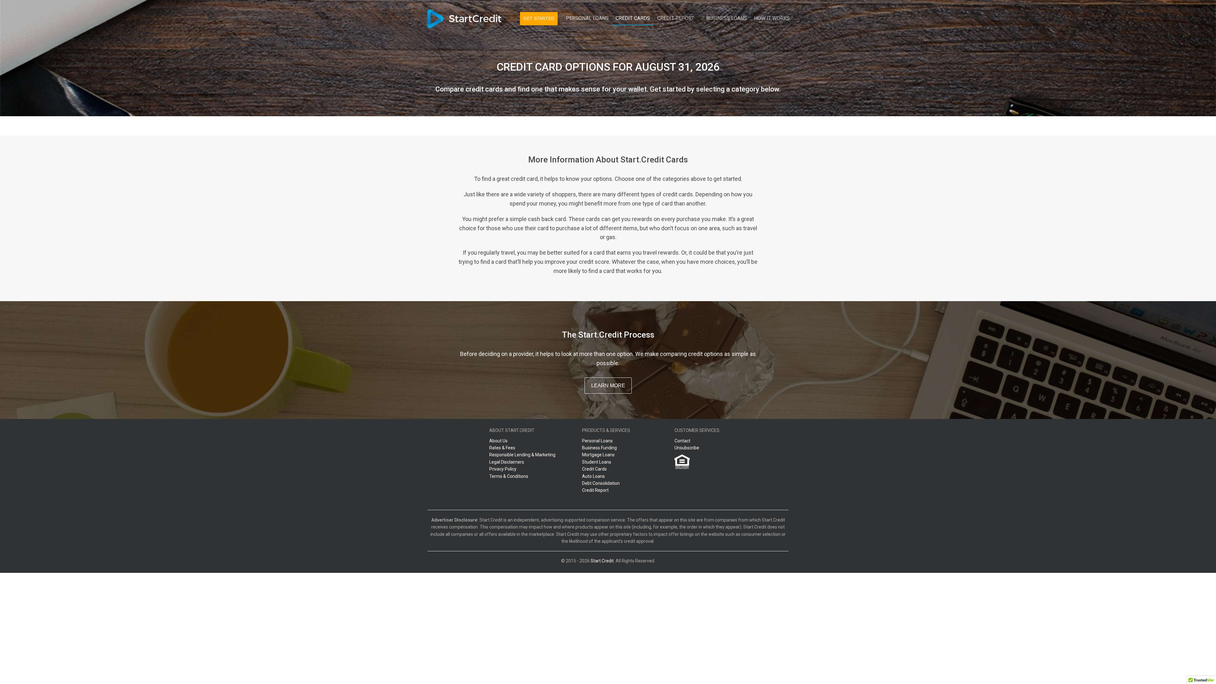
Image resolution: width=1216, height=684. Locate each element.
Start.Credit (602, 560)
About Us (498, 440)
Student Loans (596, 462)
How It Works (772, 18)
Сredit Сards (633, 18)
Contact (682, 440)
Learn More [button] (608, 385)
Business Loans (726, 18)
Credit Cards (594, 469)
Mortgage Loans (598, 454)
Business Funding (599, 447)
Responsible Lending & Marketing (522, 454)
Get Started (538, 18)
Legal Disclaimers (506, 462)
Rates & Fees (502, 447)
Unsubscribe (686, 447)
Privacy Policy (502, 469)
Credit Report (675, 18)
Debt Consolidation (601, 483)
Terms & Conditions (508, 476)
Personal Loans (587, 18)
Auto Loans (593, 476)
